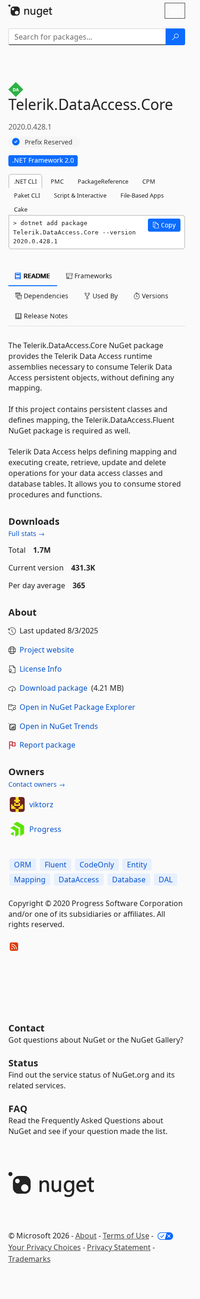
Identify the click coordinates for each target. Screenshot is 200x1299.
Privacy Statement (119, 1247)
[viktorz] (17, 804)
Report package (47, 745)
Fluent (56, 864)
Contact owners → (36, 784)
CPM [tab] (148, 181)
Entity (137, 864)
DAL (166, 879)
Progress (45, 829)
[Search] (175, 36)
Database (129, 879)
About (86, 1235)
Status (23, 1063)
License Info (41, 669)
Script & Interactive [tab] (80, 195)
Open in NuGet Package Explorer (77, 707)
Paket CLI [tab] (27, 195)
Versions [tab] (154, 295)
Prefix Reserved (49, 141)
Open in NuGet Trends (59, 726)
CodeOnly (97, 864)
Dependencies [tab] (45, 295)
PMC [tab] (57, 181)
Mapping (30, 879)
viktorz (41, 804)
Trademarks (29, 1259)
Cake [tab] (20, 209)
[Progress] (17, 829)
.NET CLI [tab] (25, 181)
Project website (47, 650)
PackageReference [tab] (103, 181)
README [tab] (36, 275)
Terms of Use (126, 1235)
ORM (23, 864)
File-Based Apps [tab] (142, 195)
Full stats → (26, 533)
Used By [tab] (104, 295)
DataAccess (79, 879)
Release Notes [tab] (45, 315)
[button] (164, 225)
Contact (26, 1028)
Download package (53, 688)
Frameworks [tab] (92, 275)
